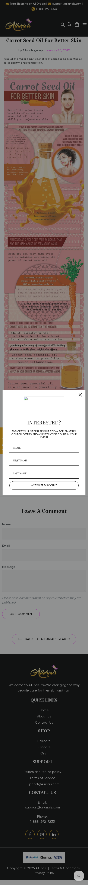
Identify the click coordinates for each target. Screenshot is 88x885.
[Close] (80, 395)
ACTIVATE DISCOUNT (44, 485)
